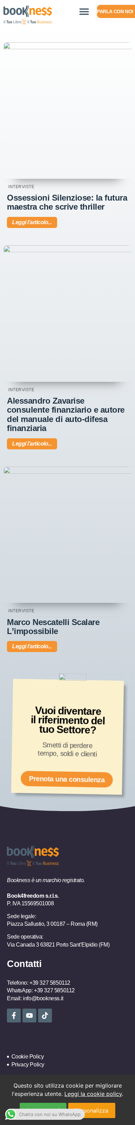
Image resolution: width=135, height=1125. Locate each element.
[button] (84, 11)
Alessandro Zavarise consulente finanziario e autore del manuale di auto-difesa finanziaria (66, 414)
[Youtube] (29, 1015)
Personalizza (91, 1110)
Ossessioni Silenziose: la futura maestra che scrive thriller (67, 202)
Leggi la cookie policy (93, 1093)
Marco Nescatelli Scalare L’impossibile (53, 626)
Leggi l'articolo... (32, 222)
